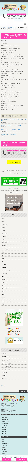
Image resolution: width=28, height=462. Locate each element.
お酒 (3, 239)
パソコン (4, 236)
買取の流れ (4, 354)
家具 (3, 218)
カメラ (3, 252)
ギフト (3, 298)
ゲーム (3, 285)
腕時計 (3, 227)
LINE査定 (6, 459)
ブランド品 (4, 224)
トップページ (4, 27)
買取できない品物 (6, 363)
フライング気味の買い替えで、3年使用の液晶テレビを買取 (14, 119)
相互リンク (4, 378)
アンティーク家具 (6, 301)
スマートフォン (6, 261)
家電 (3, 221)
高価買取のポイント (7, 357)
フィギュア (4, 288)
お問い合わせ (5, 372)
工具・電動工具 (6, 243)
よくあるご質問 (6, 360)
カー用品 (4, 264)
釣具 (3, 276)
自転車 (3, 230)
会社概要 (25, 0)
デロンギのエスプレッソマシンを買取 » (17, 173)
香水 (3, 291)
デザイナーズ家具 (6, 255)
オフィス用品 (5, 249)
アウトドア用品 (6, 270)
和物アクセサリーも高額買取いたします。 (11, 129)
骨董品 (3, 295)
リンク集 (4, 433)
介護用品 (4, 279)
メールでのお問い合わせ (14, 162)
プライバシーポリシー (7, 369)
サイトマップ (16, 0)
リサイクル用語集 (6, 366)
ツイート (3, 386)
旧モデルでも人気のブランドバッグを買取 (11, 125)
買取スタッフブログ (12, 27)
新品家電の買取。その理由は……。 (9, 134)
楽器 (3, 258)
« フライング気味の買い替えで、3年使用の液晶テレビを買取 (14, 171)
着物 (3, 304)
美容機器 (4, 267)
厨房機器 (4, 246)
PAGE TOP (23, 391)
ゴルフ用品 (4, 273)
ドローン (4, 282)
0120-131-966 (21, 459)
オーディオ (4, 233)
